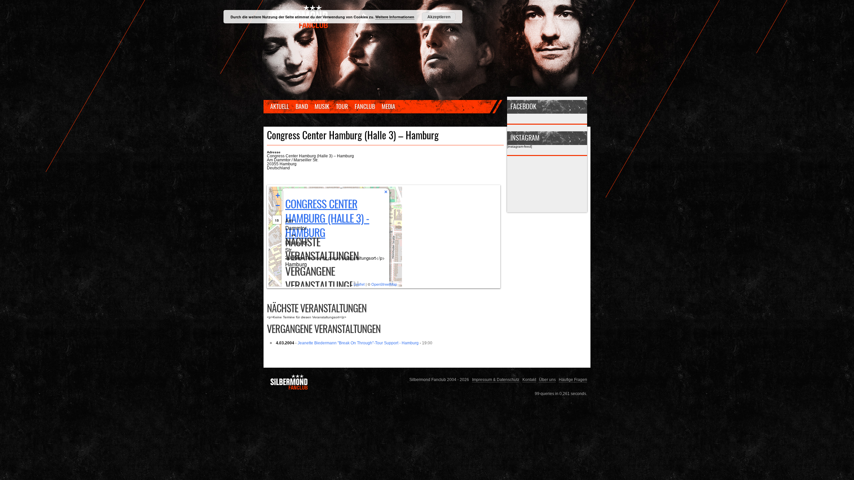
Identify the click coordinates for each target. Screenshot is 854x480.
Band (302, 106)
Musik (322, 106)
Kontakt (529, 379)
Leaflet (359, 284)
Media (388, 106)
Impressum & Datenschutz (495, 379)
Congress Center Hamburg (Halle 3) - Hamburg (327, 217)
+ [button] (278, 195)
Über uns (547, 379)
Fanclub (365, 106)
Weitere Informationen (394, 16)
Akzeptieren (438, 17)
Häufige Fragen (573, 379)
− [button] (278, 205)
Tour (342, 106)
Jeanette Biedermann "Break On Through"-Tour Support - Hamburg (358, 342)
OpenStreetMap (384, 284)
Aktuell (279, 106)
